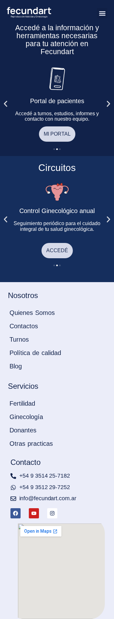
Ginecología (26, 416)
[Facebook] (15, 513)
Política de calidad (35, 352)
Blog (16, 366)
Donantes (23, 430)
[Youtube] (34, 513)
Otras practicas (31, 443)
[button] (102, 13)
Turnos (19, 339)
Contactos (24, 326)
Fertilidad (22, 403)
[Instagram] (52, 513)
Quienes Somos (32, 312)
